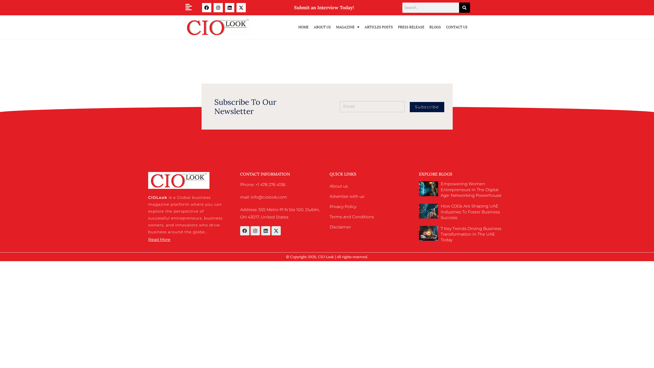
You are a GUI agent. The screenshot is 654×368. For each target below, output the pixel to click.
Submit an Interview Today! (324, 7)
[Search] (464, 8)
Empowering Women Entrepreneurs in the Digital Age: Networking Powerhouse (471, 189)
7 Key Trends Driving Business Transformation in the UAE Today (471, 234)
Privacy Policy (343, 206)
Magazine (345, 27)
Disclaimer (340, 227)
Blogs (435, 27)
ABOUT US (322, 27)
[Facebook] (206, 7)
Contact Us (457, 27)
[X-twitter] (241, 7)
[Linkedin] (229, 7)
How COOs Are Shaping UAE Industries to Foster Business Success (470, 212)
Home (303, 27)
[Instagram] (218, 7)
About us (339, 186)
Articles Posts (379, 27)
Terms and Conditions (352, 216)
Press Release (411, 27)
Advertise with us (347, 196)
